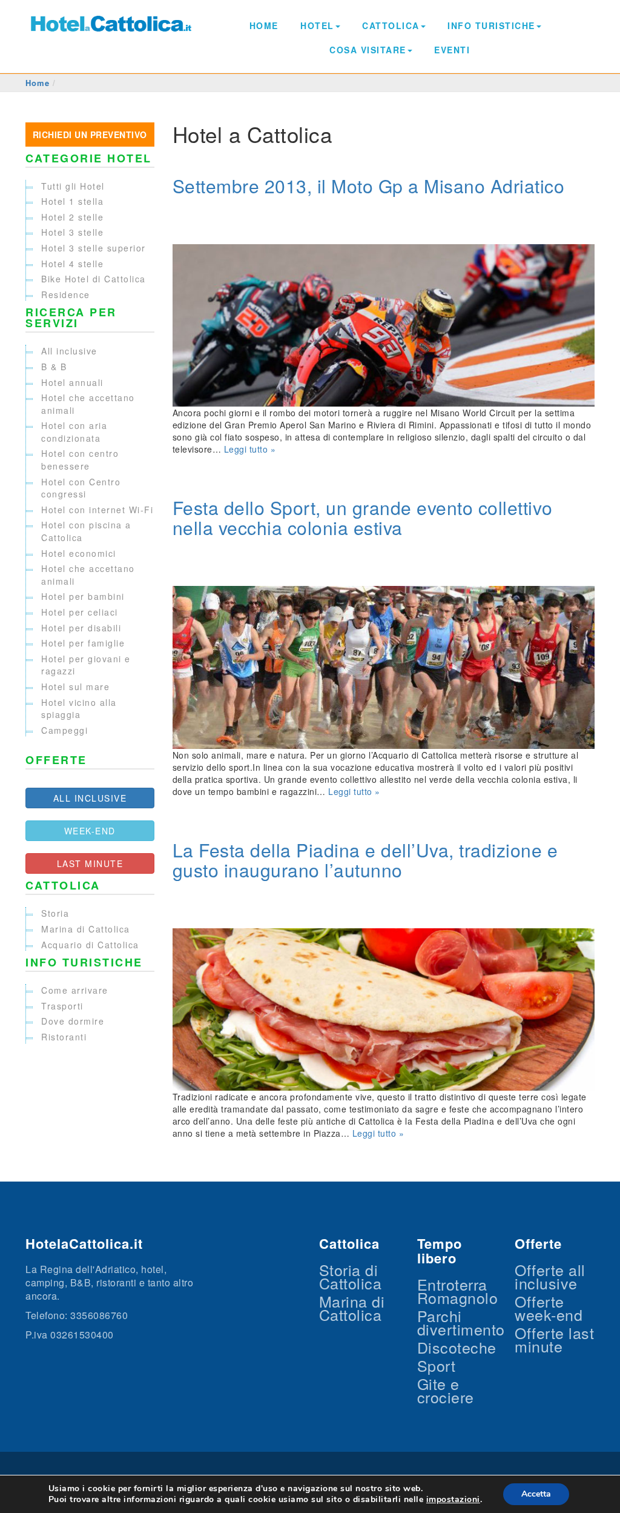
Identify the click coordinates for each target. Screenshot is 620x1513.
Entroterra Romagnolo (457, 1290)
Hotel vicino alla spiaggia (79, 708)
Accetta (536, 1494)
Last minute (90, 863)
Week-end (90, 831)
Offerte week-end (548, 1307)
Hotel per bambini (83, 596)
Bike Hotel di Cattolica (93, 279)
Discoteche (456, 1347)
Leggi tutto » (250, 449)
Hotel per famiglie (83, 643)
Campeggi (64, 730)
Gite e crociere (445, 1390)
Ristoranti (64, 1037)
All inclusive (69, 351)
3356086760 (99, 1315)
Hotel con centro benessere (80, 459)
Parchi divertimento (461, 1322)
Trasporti (62, 1006)
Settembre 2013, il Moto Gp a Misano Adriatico (369, 186)
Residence (65, 294)
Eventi (452, 50)
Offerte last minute (554, 1339)
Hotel (317, 25)
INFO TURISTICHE (491, 25)
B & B (54, 367)
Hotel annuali (72, 382)
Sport (436, 1365)
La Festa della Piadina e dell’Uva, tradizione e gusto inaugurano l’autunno (365, 860)
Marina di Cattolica (85, 929)
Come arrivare (74, 990)
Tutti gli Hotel (73, 186)
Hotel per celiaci (79, 612)
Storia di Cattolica (350, 1276)
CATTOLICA (391, 25)
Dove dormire (72, 1021)
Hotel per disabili (81, 628)
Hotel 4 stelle (72, 264)
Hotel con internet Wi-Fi (97, 510)
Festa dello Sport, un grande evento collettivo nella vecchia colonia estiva (363, 517)
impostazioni (453, 1499)
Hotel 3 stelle (72, 232)
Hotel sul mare (75, 686)
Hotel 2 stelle (72, 217)
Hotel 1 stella (72, 201)
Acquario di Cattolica (90, 945)
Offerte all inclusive (550, 1276)
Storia (55, 913)
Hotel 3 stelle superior (93, 248)
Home (264, 25)
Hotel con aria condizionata (74, 431)
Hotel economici (78, 553)
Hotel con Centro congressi (80, 488)
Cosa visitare (367, 50)
